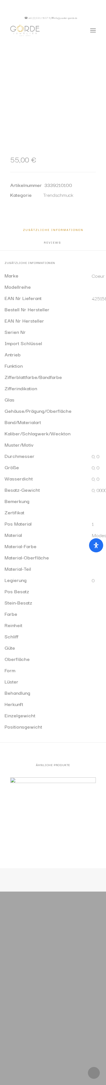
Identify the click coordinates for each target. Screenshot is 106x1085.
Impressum (71, 1050)
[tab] (53, 244)
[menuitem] (89, 17)
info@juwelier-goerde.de (65, 18)
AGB (61, 1060)
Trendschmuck (58, 195)
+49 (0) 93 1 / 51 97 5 (39, 18)
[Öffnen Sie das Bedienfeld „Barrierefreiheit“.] (96, 545)
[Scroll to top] (94, 1072)
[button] (89, 17)
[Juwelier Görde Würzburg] (25, 30)
